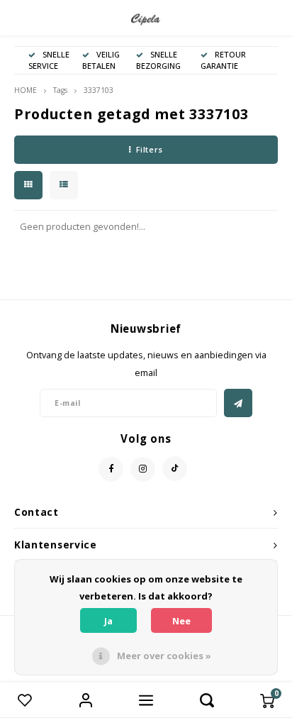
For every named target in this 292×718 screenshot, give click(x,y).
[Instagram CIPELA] (142, 469)
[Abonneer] (238, 403)
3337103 (98, 90)
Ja (108, 620)
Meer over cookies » (164, 655)
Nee (181, 620)
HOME (25, 90)
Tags (60, 90)
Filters (149, 149)
